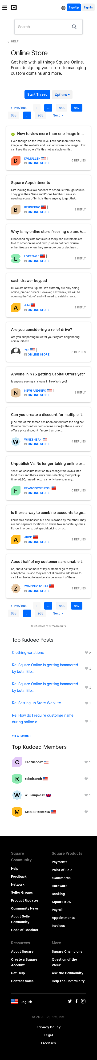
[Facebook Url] (76, 1002)
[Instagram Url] (83, 1002)
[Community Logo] (15, 7)
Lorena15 (32, 256)
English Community (63, 7)
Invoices (58, 926)
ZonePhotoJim (36, 586)
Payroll (57, 910)
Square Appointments (30, 182)
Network (17, 884)
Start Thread (37, 94)
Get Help (18, 973)
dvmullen (32, 158)
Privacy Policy (48, 1027)
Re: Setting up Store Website (36, 703)
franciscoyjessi (37, 488)
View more (20, 735)
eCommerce (61, 878)
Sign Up (74, 7)
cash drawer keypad (29, 280)
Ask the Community (67, 973)
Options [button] (61, 95)
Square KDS (61, 902)
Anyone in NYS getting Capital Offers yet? (48, 374)
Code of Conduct (24, 930)
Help (15, 41)
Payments (59, 862)
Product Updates (24, 900)
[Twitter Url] (70, 1002)
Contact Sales (22, 981)
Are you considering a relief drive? (41, 329)
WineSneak (33, 439)
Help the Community (68, 981)
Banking (58, 894)
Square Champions (67, 951)
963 (40, 115)
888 (13, 115)
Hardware (59, 886)
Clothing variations (28, 652)
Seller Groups (22, 892)
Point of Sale (62, 870)
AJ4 (27, 305)
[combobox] (48, 26)
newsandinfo (35, 390)
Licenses (48, 1043)
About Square (22, 951)
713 (26, 350)
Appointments (63, 918)
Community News (25, 908)
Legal (48, 1035)
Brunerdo (32, 207)
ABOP (28, 537)
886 (62, 108)
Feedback (19, 876)
